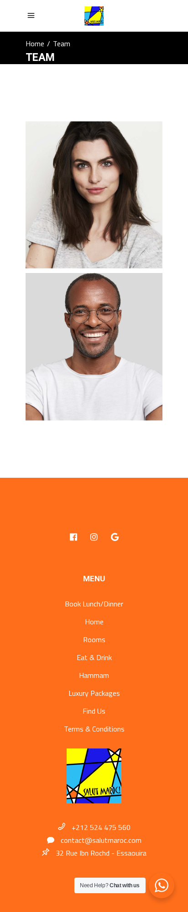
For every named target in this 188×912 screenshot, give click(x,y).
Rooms (94, 639)
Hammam (94, 675)
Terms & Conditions (94, 728)
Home (35, 43)
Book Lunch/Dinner (94, 603)
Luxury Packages (94, 693)
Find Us (94, 710)
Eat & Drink (94, 657)
